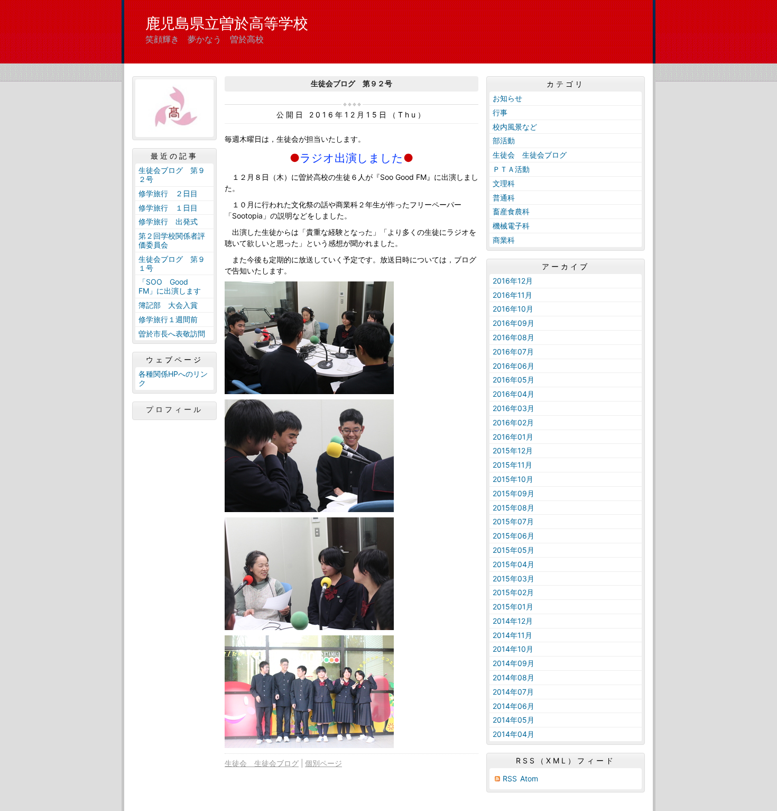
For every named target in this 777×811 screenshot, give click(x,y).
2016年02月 (513, 422)
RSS (510, 778)
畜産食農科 (511, 211)
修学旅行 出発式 (168, 221)
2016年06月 (513, 365)
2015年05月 (513, 549)
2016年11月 (512, 294)
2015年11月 (512, 464)
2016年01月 (513, 436)
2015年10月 (513, 479)
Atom (529, 778)
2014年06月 (513, 705)
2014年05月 (513, 719)
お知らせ (507, 98)
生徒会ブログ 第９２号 (171, 175)
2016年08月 (513, 337)
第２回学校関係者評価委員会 (171, 240)
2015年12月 (513, 450)
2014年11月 (512, 635)
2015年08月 (513, 507)
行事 (500, 112)
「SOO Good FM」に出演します (169, 286)
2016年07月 (513, 351)
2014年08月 (513, 677)
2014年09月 (513, 663)
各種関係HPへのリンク (173, 378)
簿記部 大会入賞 (168, 304)
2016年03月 (513, 408)
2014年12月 (513, 620)
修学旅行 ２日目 (168, 193)
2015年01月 (513, 606)
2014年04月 (513, 734)
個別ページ (323, 763)
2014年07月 (513, 691)
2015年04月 (513, 564)
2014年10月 (513, 648)
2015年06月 (513, 535)
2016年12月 (513, 280)
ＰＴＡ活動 (511, 169)
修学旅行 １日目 (168, 207)
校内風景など (515, 126)
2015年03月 (513, 578)
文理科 (504, 183)
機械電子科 (511, 225)
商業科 (504, 239)
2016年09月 (513, 322)
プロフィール (174, 409)
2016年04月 (513, 393)
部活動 (504, 140)
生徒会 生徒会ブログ (262, 763)
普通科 (504, 197)
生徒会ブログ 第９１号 (171, 263)
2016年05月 (513, 379)
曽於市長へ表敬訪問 (171, 333)
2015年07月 (513, 521)
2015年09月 (513, 493)
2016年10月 (513, 308)
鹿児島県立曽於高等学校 (226, 23)
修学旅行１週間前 (168, 319)
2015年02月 (513, 592)
